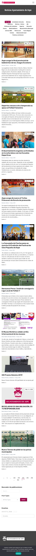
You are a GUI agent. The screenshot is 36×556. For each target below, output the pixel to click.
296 (32, 478)
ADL (27, 24)
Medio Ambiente (13, 28)
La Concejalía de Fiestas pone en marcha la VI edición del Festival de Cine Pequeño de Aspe (16, 245)
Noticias (28, 22)
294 (23, 478)
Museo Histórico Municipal (26, 28)
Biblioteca (10, 24)
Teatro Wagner (27, 30)
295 (27, 478)
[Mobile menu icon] (33, 3)
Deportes (22, 26)
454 (18, 480)
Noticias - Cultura (19, 24)
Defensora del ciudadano (10, 26)
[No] (34, 551)
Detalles (3, 81)
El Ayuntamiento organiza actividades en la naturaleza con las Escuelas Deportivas (18, 153)
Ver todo (8, 22)
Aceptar (18, 553)
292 (14, 478)
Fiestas (5, 28)
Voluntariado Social (21, 33)
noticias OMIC (8, 30)
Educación (29, 26)
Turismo (12, 33)
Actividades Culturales (18, 22)
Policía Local (18, 30)
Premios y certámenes (18, 35)
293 (19, 478)
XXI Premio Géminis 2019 (12, 375)
